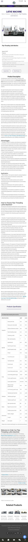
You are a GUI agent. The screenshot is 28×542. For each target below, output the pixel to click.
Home (3, 6)
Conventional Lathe (9, 500)
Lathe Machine (14, 14)
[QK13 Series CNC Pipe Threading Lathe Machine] (4, 512)
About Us (17, 6)
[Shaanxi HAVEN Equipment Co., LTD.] (14, 3)
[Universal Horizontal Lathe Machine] (24, 512)
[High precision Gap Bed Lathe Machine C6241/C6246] (17, 512)
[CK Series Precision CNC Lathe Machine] (11, 512)
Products (10, 6)
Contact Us (24, 6)
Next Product (17, 71)
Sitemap (18, 527)
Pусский (21, 1)
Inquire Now (6, 71)
